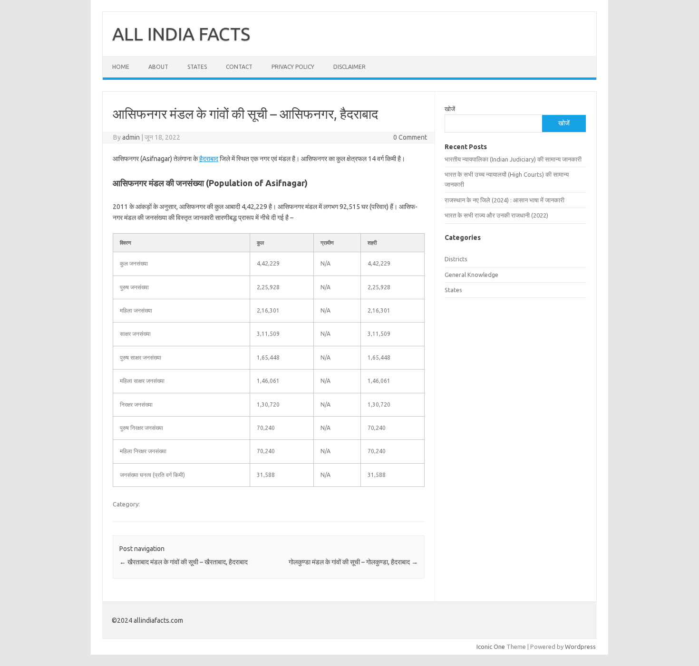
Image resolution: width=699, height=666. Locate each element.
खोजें (450, 108)
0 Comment (410, 137)
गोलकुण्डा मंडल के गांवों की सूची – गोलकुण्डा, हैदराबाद (353, 562)
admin (131, 137)
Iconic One (490, 646)
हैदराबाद (208, 158)
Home (120, 67)
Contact (239, 67)
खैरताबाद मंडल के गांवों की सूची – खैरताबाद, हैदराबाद (183, 562)
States (197, 67)
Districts (456, 259)
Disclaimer (349, 67)
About (158, 67)
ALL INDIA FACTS (181, 34)
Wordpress (580, 646)
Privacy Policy (293, 67)
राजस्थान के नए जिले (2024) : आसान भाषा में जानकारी (504, 200)
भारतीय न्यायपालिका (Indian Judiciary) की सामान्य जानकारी (513, 159)
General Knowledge (471, 274)
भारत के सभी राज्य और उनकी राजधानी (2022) (496, 215)
